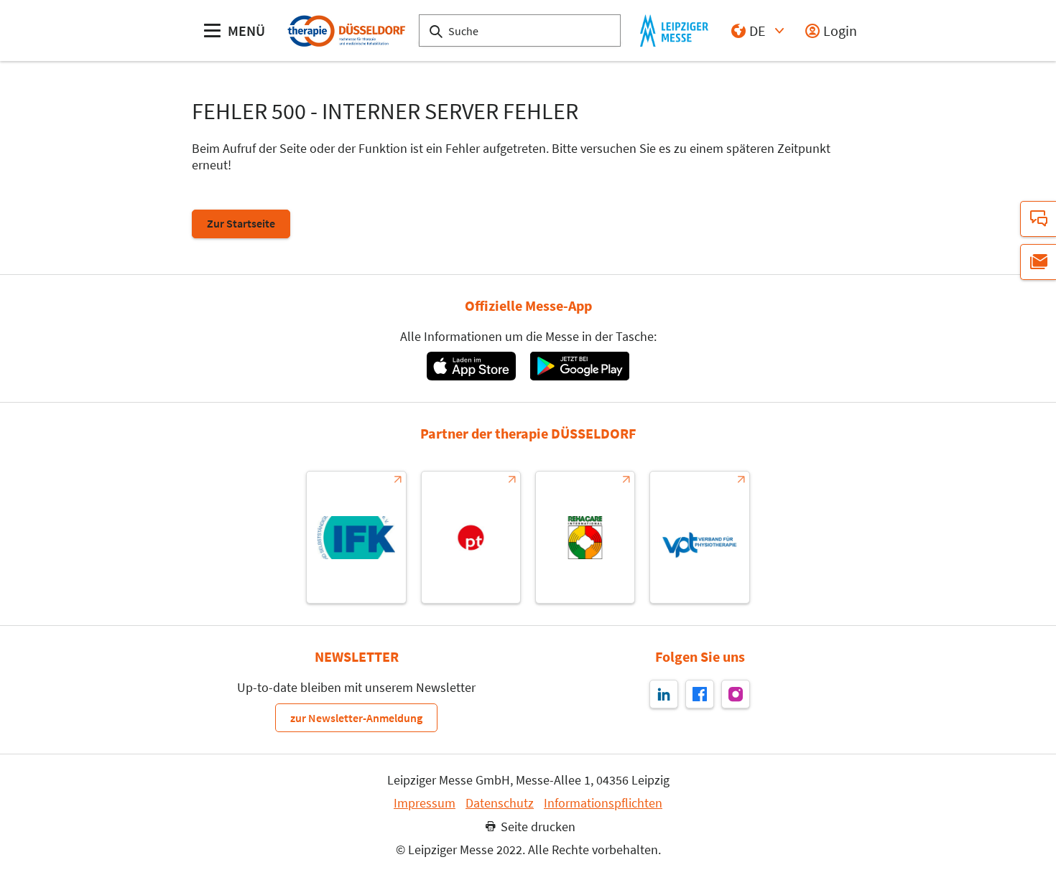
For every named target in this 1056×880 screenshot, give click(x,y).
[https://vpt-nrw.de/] (699, 537)
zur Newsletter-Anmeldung (356, 718)
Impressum (424, 803)
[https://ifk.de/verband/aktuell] (356, 537)
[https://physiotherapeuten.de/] (471, 537)
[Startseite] (345, 30)
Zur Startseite (241, 223)
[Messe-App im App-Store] (471, 366)
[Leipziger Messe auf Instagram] (735, 694)
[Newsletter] (1038, 262)
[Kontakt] (1038, 219)
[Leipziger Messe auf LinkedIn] (663, 694)
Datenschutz (500, 803)
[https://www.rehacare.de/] (585, 537)
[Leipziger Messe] (674, 30)
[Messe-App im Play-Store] (579, 366)
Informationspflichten (603, 803)
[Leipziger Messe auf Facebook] (699, 694)
